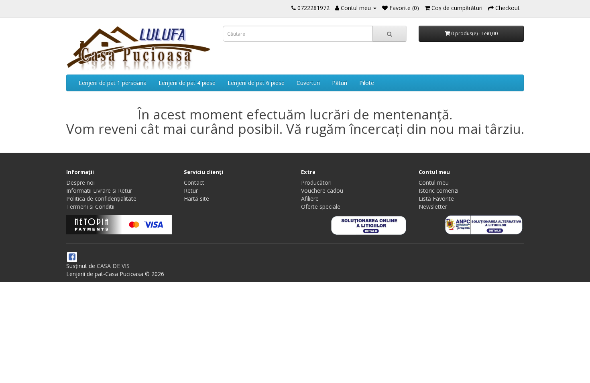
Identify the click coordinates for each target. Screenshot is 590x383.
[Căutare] (389, 34)
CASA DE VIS (113, 266)
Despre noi (80, 182)
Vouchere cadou (322, 190)
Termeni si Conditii (90, 206)
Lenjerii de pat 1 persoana (112, 83)
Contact (194, 182)
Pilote (366, 83)
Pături (339, 83)
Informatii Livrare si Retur (99, 190)
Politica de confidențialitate (101, 198)
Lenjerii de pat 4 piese (187, 83)
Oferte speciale (320, 206)
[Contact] (293, 8)
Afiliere (310, 198)
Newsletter (433, 206)
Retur (191, 190)
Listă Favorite (436, 198)
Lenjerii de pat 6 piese (256, 83)
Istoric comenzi (438, 190)
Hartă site (196, 198)
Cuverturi (308, 83)
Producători (316, 182)
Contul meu (434, 182)
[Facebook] (72, 257)
